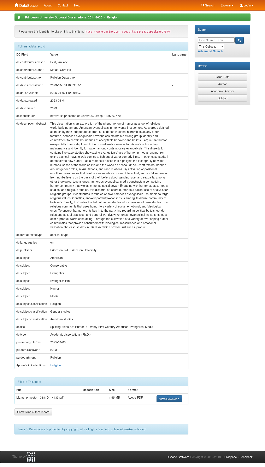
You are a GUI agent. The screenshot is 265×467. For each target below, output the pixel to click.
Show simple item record (33, 412)
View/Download (169, 399)
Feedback (246, 457)
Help (77, 5)
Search (209, 5)
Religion (113, 17)
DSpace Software (178, 457)
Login (247, 5)
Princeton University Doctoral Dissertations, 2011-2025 (63, 17)
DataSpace (28, 4)
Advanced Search (210, 51)
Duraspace (230, 457)
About (48, 5)
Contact (63, 5)
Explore (226, 5)
